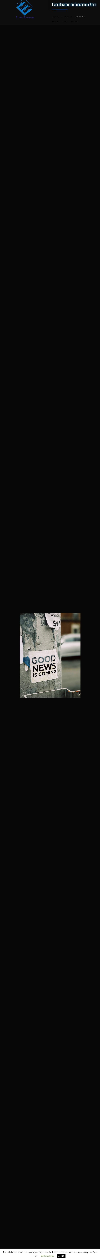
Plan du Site (74, 21)
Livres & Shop (56, 21)
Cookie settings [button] (47, 1256)
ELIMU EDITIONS (80, 17)
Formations (55, 17)
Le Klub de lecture (67, 17)
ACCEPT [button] (61, 1256)
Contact (65, 21)
